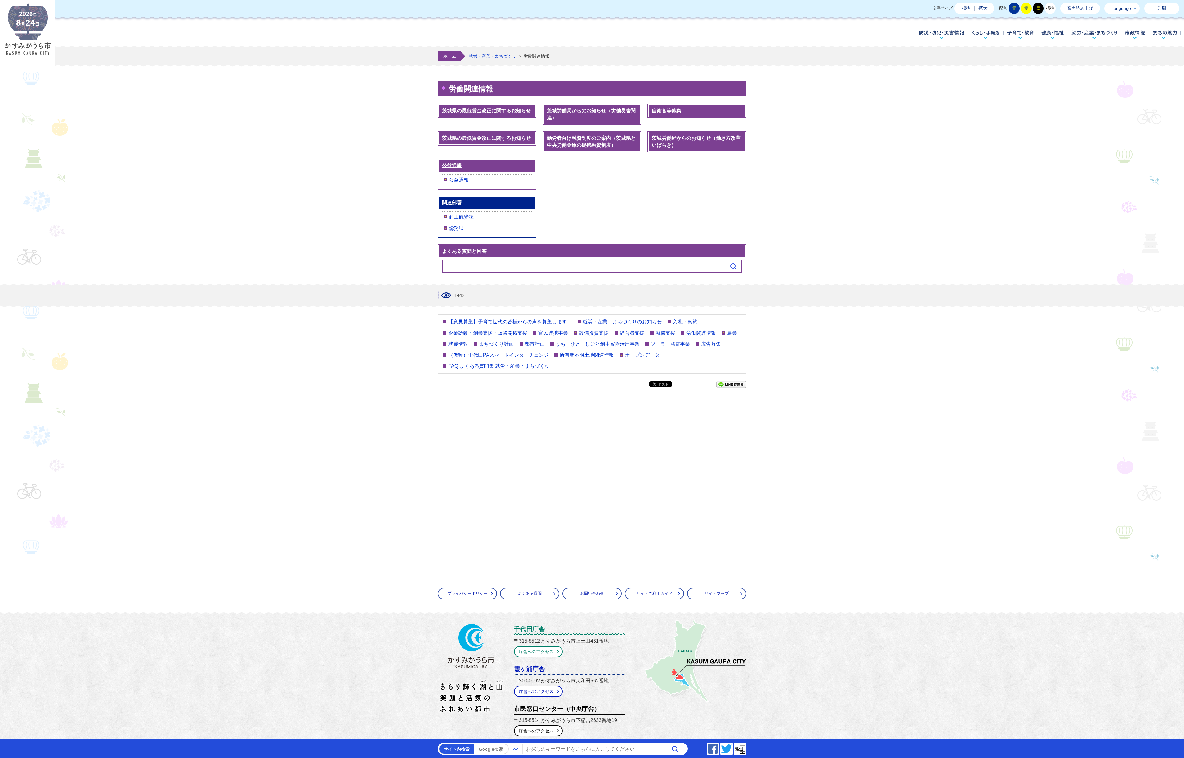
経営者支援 (632, 333)
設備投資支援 (594, 333)
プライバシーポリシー (467, 593)
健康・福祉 (1053, 34)
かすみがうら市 (471, 669)
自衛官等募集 (666, 110)
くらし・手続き (985, 34)
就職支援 (665, 333)
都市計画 (535, 344)
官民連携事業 (553, 333)
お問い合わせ (592, 593)
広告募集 (711, 344)
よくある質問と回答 (464, 251)
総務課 (456, 228)
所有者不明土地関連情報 (587, 355)
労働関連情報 (701, 333)
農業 (732, 333)
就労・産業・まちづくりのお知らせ (622, 321)
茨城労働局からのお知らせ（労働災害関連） (591, 114)
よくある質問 (530, 593)
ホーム (449, 56)
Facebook (718, 747)
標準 (966, 8)
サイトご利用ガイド (654, 593)
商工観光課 (461, 217)
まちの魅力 (1165, 34)
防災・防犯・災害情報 (941, 34)
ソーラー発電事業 (670, 344)
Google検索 (491, 749)
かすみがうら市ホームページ (28, 34)
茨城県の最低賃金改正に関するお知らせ (486, 110)
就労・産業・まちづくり (1094, 34)
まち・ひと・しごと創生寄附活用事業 (597, 344)
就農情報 (458, 344)
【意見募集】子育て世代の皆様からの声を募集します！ (510, 321)
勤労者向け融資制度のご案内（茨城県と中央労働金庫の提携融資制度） (591, 141)
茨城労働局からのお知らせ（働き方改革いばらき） (696, 141)
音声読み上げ (1080, 8)
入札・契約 (685, 321)
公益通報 (452, 165)
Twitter (732, 747)
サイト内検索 (457, 749)
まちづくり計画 (496, 344)
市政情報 (1135, 34)
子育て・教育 (1020, 34)
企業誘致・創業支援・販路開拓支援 (487, 333)
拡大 (983, 8)
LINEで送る (731, 384)
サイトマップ (717, 593)
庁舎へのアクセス (536, 651)
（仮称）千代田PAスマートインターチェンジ (498, 355)
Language (1121, 8)
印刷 (1161, 8)
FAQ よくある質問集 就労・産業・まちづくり (498, 366)
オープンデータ (642, 355)
